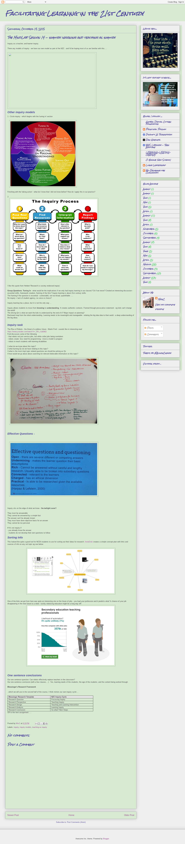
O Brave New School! (158, 160)
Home (71, 815)
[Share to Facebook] (44, 723)
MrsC (161, 299)
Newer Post (13, 815)
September (149, 238)
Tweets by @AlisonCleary (157, 353)
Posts (149, 328)
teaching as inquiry (39, 727)
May (145, 202)
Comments (152, 334)
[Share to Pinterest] (46, 723)
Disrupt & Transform (159, 134)
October (148, 233)
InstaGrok (88, 542)
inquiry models (25, 727)
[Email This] (36, 723)
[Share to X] (41, 723)
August (146, 189)
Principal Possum (156, 129)
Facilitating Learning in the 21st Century (74, 13)
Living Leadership (156, 165)
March (147, 264)
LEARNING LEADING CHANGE (158, 153)
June (145, 251)
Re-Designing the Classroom (155, 171)
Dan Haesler (153, 140)
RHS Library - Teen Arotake (157, 146)
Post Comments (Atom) (76, 822)
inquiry (16, 727)
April (146, 211)
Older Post (129, 815)
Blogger (106, 839)
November (148, 229)
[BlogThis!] (39, 723)
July (145, 198)
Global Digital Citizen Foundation (158, 123)
